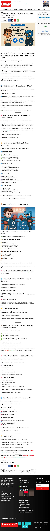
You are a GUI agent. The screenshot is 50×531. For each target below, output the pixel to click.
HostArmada (45, 31)
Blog (1, 12)
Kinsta (45, 29)
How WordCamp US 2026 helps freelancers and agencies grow (46, 5)
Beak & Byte (6, 462)
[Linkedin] (26, 523)
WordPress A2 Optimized (6, 502)
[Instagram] (23, 523)
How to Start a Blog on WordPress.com (6, 494)
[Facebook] (9, 20)
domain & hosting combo (10, 350)
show (20, 48)
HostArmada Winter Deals (24, 482)
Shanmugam (4, 17)
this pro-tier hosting (25, 272)
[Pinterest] (15, 20)
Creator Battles (11, 462)
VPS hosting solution (9, 130)
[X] (12, 20)
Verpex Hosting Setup (5, 500)
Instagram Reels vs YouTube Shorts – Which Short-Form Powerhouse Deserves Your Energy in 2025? (27, 471)
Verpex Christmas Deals (23, 480)
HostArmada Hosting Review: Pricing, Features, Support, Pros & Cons (8, 487)
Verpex (45, 26)
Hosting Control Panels (6, 498)
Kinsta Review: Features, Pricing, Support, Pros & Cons (7, 481)
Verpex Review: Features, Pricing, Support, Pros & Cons (8, 484)
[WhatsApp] (18, 20)
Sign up (42, 488)
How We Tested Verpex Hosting (7, 496)
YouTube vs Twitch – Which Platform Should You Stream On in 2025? (9, 471)
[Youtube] (26, 526)
